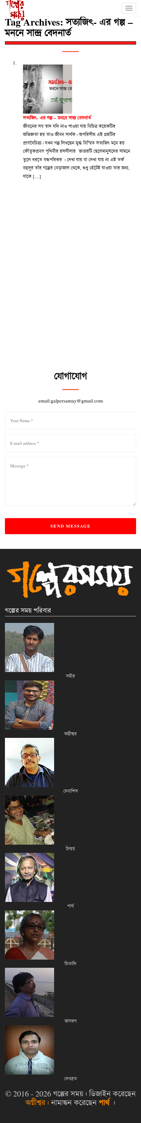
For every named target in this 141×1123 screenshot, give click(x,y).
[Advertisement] (70, 296)
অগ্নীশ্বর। (37, 1102)
